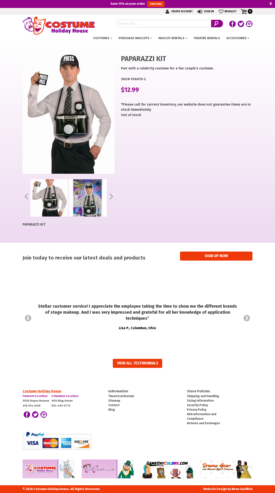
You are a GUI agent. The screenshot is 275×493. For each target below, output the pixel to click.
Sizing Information (200, 400)
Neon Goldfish (242, 489)
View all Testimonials (137, 363)
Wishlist (230, 11)
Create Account (181, 11)
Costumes (101, 38)
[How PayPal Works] (57, 440)
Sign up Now (216, 256)
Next (246, 318)
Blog (111, 410)
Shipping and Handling (203, 396)
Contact (113, 405)
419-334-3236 (32, 405)
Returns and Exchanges (203, 423)
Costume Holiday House (42, 391)
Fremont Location (35, 396)
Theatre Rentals (207, 38)
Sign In (208, 11)
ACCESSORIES (236, 38)
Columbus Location (65, 396)
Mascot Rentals (171, 38)
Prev (28, 318)
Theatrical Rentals (121, 396)
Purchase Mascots (134, 38)
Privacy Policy (196, 410)
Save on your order (136, 4)
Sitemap (114, 400)
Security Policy (197, 405)
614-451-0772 (61, 405)
